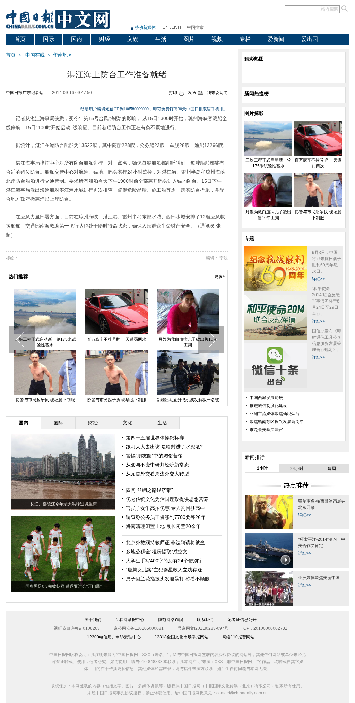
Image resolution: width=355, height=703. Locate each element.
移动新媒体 (145, 27)
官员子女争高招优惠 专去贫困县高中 (165, 508)
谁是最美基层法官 (266, 429)
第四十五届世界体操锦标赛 (155, 437)
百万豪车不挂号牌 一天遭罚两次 (116, 339)
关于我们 (93, 619)
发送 (192, 92)
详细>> (318, 278)
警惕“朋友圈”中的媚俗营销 (154, 455)
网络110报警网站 (238, 637)
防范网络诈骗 (170, 619)
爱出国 (309, 39)
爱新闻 (276, 39)
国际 (48, 39)
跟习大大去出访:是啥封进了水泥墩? (164, 446)
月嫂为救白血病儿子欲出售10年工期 (187, 342)
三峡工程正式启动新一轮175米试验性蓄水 (45, 342)
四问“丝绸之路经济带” (149, 490)
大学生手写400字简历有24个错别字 (164, 560)
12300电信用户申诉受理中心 (114, 637)
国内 (76, 39)
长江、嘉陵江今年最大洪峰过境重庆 (63, 504)
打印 (173, 92)
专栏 (245, 39)
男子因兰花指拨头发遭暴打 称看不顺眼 (168, 578)
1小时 (262, 468)
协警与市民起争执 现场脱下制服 (45, 399)
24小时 (296, 468)
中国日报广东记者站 (24, 92)
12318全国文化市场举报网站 (181, 637)
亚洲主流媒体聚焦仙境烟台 (275, 413)
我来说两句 (217, 92)
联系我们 (205, 619)
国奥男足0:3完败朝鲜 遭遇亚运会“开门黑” (63, 586)
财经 (104, 39)
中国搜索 (195, 27)
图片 (188, 39)
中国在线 (35, 55)
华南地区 (62, 55)
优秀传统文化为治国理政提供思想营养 (167, 499)
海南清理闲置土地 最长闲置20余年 (163, 526)
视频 (217, 39)
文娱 (132, 39)
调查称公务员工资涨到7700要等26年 (166, 517)
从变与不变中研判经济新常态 (157, 465)
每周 (332, 468)
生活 (160, 39)
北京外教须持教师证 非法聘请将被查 (165, 542)
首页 (20, 39)
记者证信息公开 (242, 619)
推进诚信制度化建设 (268, 405)
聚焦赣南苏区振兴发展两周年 (277, 421)
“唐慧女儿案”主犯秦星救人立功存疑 (164, 569)
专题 (249, 238)
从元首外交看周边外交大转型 (157, 474)
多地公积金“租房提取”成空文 (157, 551)
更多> (219, 276)
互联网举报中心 (129, 619)
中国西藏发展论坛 (266, 397)
